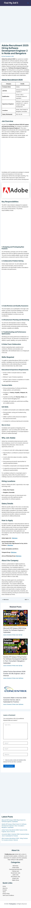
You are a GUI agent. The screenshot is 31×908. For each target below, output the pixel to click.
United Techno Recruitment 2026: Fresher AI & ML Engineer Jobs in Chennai (14, 673)
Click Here (10, 545)
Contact (5, 890)
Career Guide (15, 867)
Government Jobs (15, 873)
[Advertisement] (15, 26)
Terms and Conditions (8, 895)
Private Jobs (15, 634)
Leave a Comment (7, 634)
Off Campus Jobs (15, 876)
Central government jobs (15, 869)
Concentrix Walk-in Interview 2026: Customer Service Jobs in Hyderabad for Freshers (15, 700)
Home (4, 886)
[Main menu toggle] (27, 3)
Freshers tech (15, 871)
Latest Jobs (15, 874)
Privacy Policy (6, 893)
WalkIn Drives (15, 880)
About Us (5, 888)
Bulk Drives (15, 865)
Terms (4, 891)
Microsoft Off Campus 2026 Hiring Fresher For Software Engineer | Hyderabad (14, 630)
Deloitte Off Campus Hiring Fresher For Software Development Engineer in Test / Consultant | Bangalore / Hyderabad (14, 825)
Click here (14, 538)
